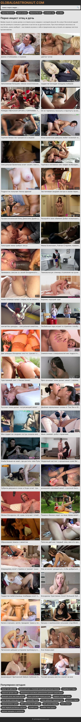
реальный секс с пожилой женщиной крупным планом (39, 689)
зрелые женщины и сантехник (13, 711)
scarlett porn (33, 707)
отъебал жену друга (48, 707)
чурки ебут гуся (32, 700)
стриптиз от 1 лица (69, 689)
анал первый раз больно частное (14, 707)
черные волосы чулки (10, 704)
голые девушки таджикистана (52, 700)
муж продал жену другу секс (12, 700)
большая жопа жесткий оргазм (13, 696)
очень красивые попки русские (39, 696)
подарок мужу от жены (62, 696)
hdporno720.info (35, 13)
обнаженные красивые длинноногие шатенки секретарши (41, 693)
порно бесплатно (8, 13)
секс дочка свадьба (50, 704)
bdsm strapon (66, 704)
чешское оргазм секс (9, 693)
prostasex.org (49, 13)
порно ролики (22, 13)
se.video (60, 13)
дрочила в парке (72, 700)
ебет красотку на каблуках (30, 704)
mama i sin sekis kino (9, 689)
